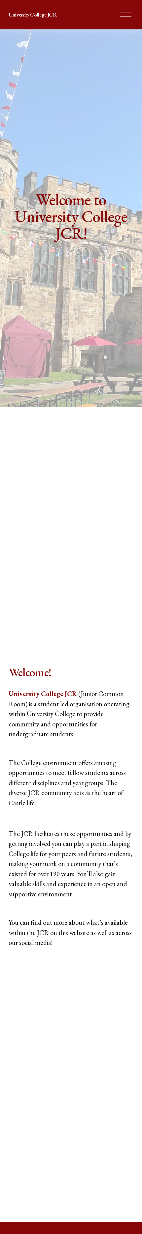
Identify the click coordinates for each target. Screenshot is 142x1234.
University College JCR (33, 14)
